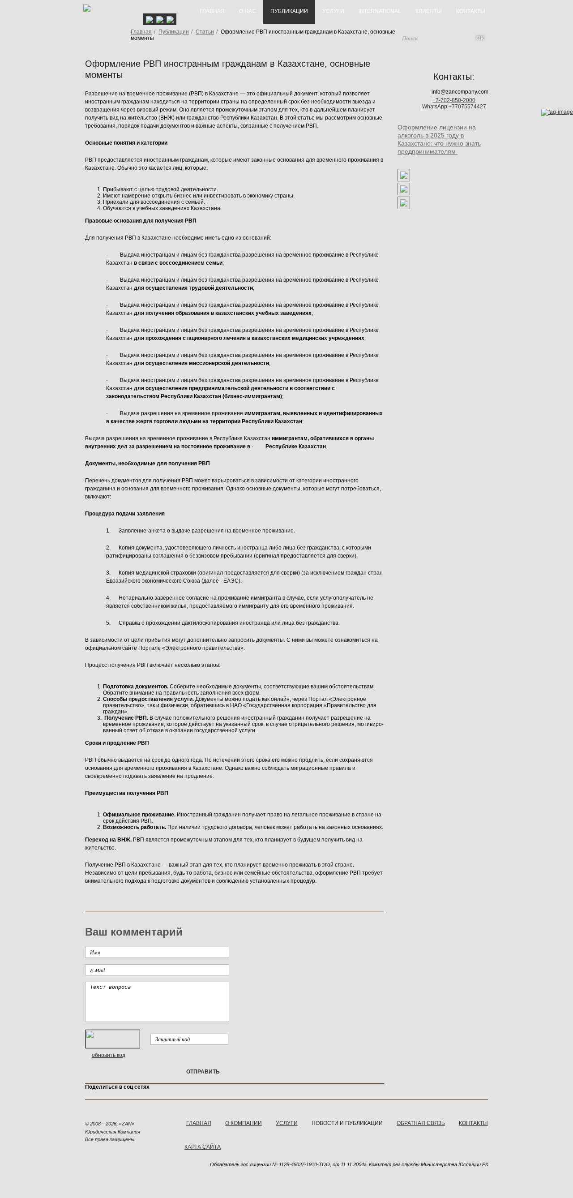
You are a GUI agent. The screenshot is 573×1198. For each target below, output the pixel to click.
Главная (141, 32)
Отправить (203, 1072)
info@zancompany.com (460, 92)
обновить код (108, 1055)
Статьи (205, 32)
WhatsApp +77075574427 (454, 106)
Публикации (173, 32)
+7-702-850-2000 (453, 100)
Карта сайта (202, 1147)
